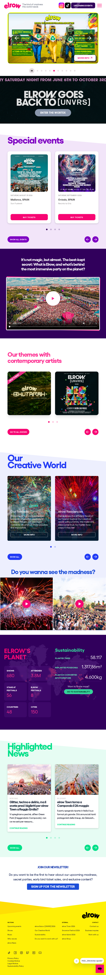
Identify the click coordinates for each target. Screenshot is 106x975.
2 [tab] (41, 71)
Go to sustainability (78, 691)
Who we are (12, 939)
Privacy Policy (13, 958)
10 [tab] (74, 71)
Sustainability (40, 934)
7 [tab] (62, 71)
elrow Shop (66, 939)
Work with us (93, 934)
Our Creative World (42, 930)
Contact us (94, 926)
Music (9, 934)
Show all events (18, 239)
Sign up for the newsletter (53, 886)
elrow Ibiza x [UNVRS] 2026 (45, 926)
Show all (15, 557)
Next (89, 38)
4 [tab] (50, 71)
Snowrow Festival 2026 (71, 930)
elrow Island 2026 (68, 934)
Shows (10, 930)
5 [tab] (54, 71)
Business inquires (92, 930)
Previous (16, 38)
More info (29, 534)
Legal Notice (12, 963)
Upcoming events (14, 926)
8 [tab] (66, 71)
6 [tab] (58, 71)
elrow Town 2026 (68, 926)
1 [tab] (37, 71)
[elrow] (13, 5)
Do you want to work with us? (46, 939)
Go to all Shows (18, 432)
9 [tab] (70, 71)
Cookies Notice (13, 961)
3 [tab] (46, 71)
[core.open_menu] (99, 5)
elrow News (11, 943)
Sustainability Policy (15, 966)
